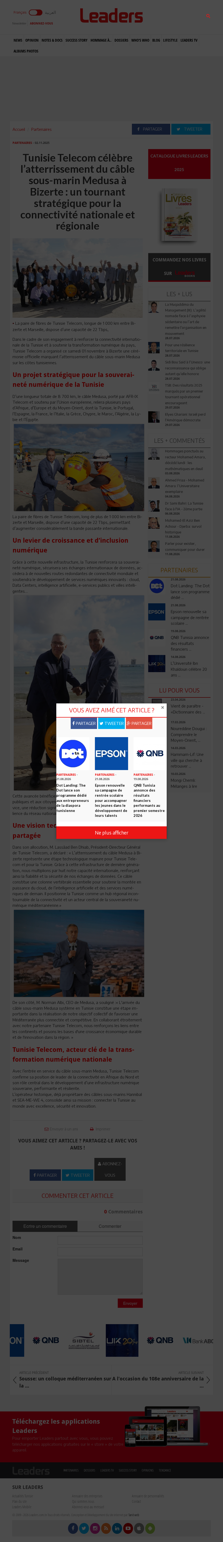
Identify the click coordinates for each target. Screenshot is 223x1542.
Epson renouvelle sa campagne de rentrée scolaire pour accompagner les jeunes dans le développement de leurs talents (111, 800)
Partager (85, 723)
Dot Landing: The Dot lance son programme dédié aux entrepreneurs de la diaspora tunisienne (72, 798)
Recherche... (161, 17)
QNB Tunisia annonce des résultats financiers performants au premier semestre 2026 (149, 800)
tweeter (113, 723)
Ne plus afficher (111, 832)
